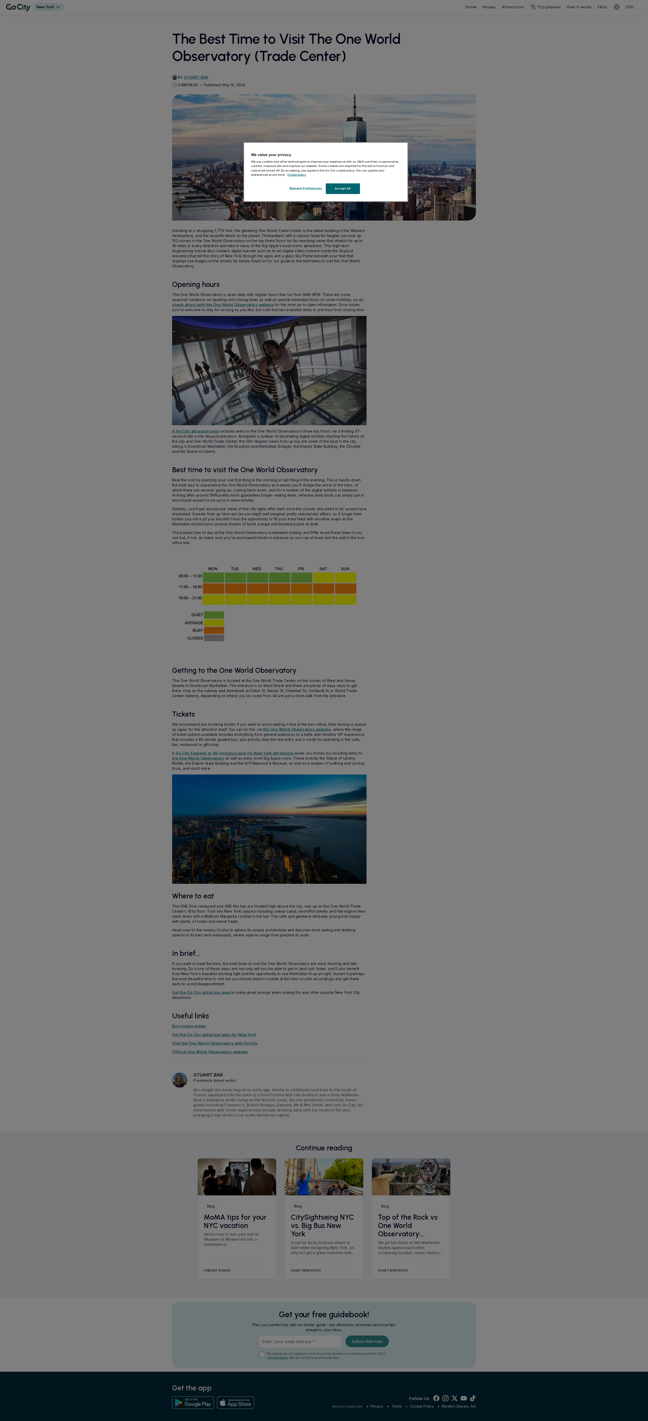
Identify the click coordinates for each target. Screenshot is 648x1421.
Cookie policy (296, 175)
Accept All (343, 188)
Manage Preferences (306, 188)
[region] (326, 172)
